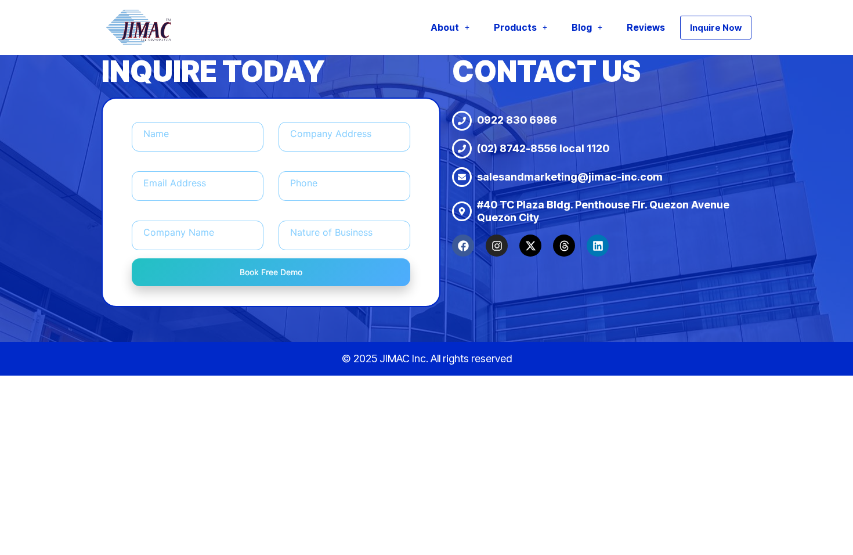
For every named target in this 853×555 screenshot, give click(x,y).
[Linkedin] (598, 246)
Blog (582, 27)
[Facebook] (463, 246)
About (445, 27)
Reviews (646, 27)
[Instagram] (497, 246)
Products (515, 27)
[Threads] (564, 246)
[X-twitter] (530, 246)
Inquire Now (716, 27)
